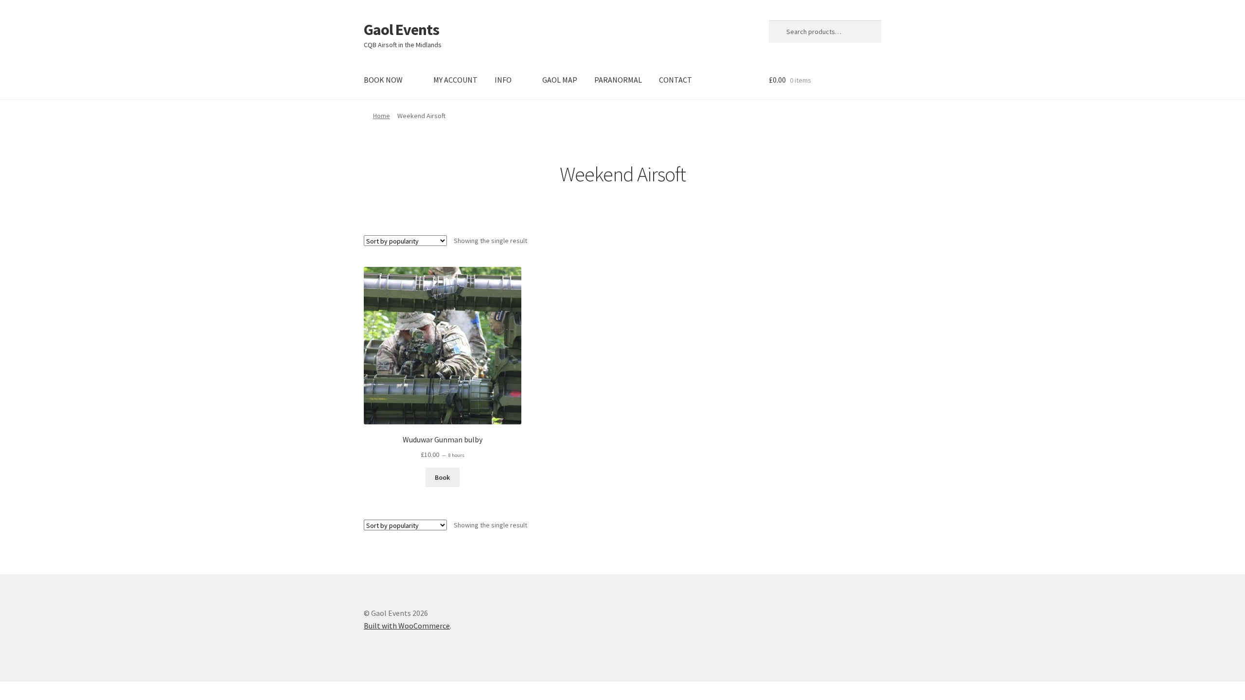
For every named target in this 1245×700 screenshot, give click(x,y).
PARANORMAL (618, 80)
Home (381, 115)
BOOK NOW (383, 80)
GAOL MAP (559, 80)
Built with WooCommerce (407, 625)
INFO (503, 80)
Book (442, 477)
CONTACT (675, 80)
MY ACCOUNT (455, 80)
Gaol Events (401, 29)
